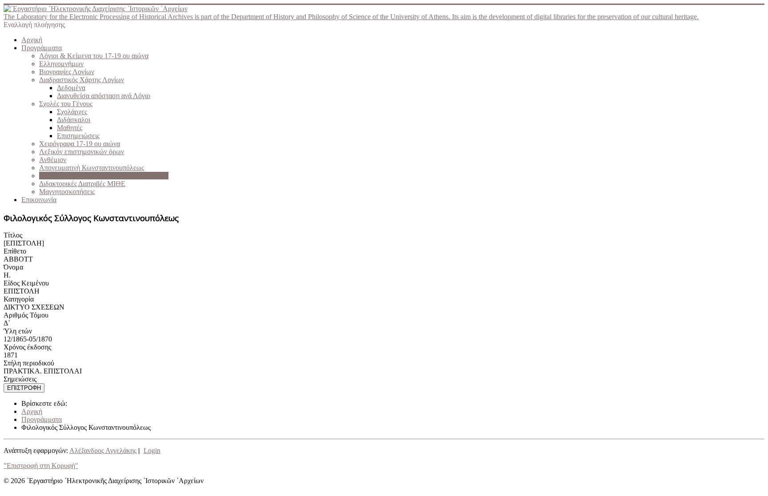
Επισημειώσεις (78, 135)
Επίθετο (15, 251)
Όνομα (13, 267)
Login (152, 450)
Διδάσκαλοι (73, 119)
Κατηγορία (19, 299)
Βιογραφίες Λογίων (66, 71)
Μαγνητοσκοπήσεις (67, 191)
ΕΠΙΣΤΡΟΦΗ (24, 388)
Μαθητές (69, 127)
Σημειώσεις (20, 379)
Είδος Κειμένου (26, 283)
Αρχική (31, 40)
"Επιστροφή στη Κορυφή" (41, 465)
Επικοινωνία (38, 199)
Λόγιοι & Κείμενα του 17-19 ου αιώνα (93, 56)
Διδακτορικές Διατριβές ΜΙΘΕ (82, 183)
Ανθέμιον (52, 159)
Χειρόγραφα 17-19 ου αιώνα (79, 143)
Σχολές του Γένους (65, 103)
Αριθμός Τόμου (26, 315)
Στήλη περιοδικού (29, 363)
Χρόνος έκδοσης (27, 347)
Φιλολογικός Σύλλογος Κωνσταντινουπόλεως (103, 175)
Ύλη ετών (18, 331)
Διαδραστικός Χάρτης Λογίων (81, 79)
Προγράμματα (41, 48)
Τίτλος (13, 235)
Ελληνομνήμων (61, 63)
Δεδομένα (71, 87)
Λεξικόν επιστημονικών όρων (81, 151)
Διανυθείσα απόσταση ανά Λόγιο (103, 95)
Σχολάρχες (72, 111)
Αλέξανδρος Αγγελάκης (102, 450)
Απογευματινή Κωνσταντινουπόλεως (91, 167)
